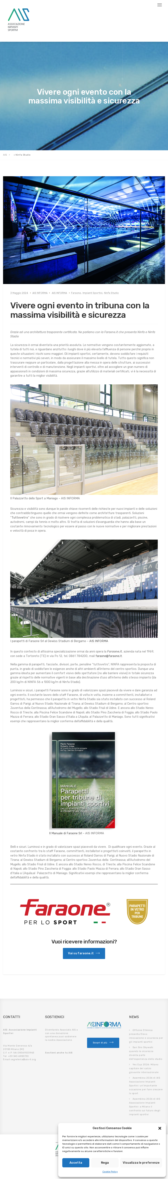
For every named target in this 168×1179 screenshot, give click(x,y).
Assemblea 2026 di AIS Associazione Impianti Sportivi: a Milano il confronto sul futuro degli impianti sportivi (144, 1107)
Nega (105, 1162)
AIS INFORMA (40, 293)
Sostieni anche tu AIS (59, 1052)
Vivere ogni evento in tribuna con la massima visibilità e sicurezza (79, 310)
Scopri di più (100, 1042)
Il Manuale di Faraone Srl (66, 833)
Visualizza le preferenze (141, 1162)
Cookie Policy (110, 1171)
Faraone (76, 293)
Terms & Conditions (38, 35)
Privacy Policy (13, 35)
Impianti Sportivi (92, 293)
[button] (160, 1128)
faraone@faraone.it (108, 656)
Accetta (75, 1162)
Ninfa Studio (111, 293)
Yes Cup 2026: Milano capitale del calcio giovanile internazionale (144, 1068)
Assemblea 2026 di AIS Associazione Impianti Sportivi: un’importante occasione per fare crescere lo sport (146, 1086)
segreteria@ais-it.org (23, 1059)
